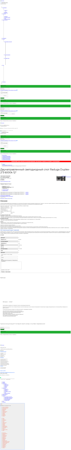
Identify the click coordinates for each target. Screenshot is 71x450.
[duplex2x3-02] (63, 178)
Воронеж (4, 409)
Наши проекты (4, 19)
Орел (3, 430)
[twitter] (6, 198)
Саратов (3, 423)
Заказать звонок (3, 3)
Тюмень (3, 425)
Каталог (3, 382)
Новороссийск (5, 429)
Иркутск (3, 437)
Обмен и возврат (3, 354)
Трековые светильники (6, 156)
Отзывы (5, 12)
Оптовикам (4, 38)
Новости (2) (6, 385)
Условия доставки (5, 189)
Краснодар (4, 408)
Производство (6, 58)
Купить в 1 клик (7, 181)
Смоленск (4, 444)
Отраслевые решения (8, 41)
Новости (5, 10)
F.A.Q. (5, 18)
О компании (4, 7)
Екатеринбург (4, 433)
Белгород (4, 432)
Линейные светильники (6, 157)
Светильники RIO (3, 359)
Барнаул (3, 434)
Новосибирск (4, 411)
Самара (3, 414)
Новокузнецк (4, 443)
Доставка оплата (7, 17)
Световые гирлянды (3, 365)
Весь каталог (4, 155)
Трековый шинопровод (6, 159)
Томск (3, 419)
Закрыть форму (8, 271)
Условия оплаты (5, 190)
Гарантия (5, 16)
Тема (2, 259)
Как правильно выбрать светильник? (6, 196)
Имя (2, 255)
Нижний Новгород (5, 442)
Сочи (3, 421)
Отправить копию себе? (5, 269)
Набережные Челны (6, 441)
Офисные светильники (6, 158)
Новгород (4, 412)
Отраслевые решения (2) (8, 397)
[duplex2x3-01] (59, 178)
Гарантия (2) (6, 389)
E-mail (2, 257)
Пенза (3, 447)
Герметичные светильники (4, 361)
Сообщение (3, 261)
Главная (3, 164)
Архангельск (4, 435)
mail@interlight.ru (6, 125)
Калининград (4, 426)
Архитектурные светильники (4, 364)
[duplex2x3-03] (68, 176)
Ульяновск (4, 446)
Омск (3, 418)
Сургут (3, 420)
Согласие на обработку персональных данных (8, 90)
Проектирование (7, 54)
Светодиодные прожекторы (7, 165)
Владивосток (4, 440)
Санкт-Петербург (5, 407)
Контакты (4, 81)
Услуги (3, 39)
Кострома (4, 427)
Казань (3, 410)
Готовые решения (3, 367)
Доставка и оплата (7, 391)
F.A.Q (5, 392)
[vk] (9, 198)
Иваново (3, 438)
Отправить (2, 115)
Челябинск (4, 436)
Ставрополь (4, 422)
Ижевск (3, 445)
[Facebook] (2, 198)
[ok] (11, 198)
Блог (3, 65)
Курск (3, 428)
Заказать (27, 192)
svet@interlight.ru (4, 126)
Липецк (3, 439)
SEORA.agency (8, 379)
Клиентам (4, 13)
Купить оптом (2, 181)
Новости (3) (6, 384)
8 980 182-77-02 (5, 2)
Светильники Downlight (4, 360)
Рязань (3, 424)
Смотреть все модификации (5, 195)
